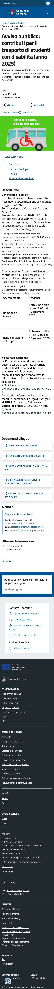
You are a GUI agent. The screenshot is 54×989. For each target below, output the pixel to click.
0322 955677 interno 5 (24, 523)
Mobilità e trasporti (11, 773)
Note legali (7, 923)
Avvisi (4, 803)
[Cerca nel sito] (45, 12)
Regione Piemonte (10, 3)
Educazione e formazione (13, 760)
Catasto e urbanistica (12, 750)
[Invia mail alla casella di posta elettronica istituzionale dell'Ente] (24, 857)
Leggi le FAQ (8, 935)
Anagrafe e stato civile (12, 741)
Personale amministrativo (14, 712)
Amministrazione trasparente (16, 931)
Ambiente (6, 737)
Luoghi (5, 818)
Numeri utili (7, 871)
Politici (5, 716)
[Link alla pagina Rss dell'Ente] (3, 959)
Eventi (5, 823)
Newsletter (7, 963)
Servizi (34, 974)
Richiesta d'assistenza (12, 945)
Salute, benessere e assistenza (16, 778)
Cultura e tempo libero (12, 755)
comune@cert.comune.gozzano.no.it (27, 530)
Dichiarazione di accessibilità (15, 927)
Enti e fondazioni (10, 703)
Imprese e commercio (12, 769)
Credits (16, 978)
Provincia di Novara (11, 909)
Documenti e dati (10, 698)
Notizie (21, 22)
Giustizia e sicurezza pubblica (15, 764)
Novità (12, 22)
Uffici (4, 721)
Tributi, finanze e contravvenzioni (17, 782)
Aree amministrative (11, 693)
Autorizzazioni (8, 746)
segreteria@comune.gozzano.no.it (27, 526)
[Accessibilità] (7, 981)
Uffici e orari (7, 866)
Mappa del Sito (39, 978)
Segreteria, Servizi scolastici (19, 514)
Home (4, 22)
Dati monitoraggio (10, 974)
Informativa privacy (11, 918)
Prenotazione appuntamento (15, 941)
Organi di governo (10, 707)
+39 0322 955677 (20, 849)
